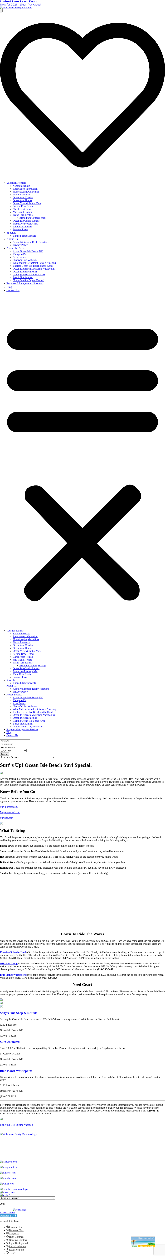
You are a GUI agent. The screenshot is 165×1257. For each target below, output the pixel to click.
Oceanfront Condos (23, 197)
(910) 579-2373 (91, 1150)
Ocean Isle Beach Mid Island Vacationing (34, 268)
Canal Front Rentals (23, 209)
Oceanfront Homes (22, 200)
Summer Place (20, 229)
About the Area (15, 248)
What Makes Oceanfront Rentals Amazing (34, 262)
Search (4, 754)
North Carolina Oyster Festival (28, 280)
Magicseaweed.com (10, 812)
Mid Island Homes (22, 212)
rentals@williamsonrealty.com (82, 1156)
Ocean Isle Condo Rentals (26, 220)
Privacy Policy (20, 245)
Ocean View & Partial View (27, 203)
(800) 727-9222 (74, 1150)
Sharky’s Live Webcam (25, 260)
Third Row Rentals (22, 226)
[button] (82, 461)
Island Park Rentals (23, 215)
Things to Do (19, 254)
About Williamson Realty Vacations (31, 242)
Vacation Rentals (16, 182)
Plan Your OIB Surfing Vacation (16, 1124)
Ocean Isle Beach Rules (25, 271)
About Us (12, 238)
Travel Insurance (21, 194)
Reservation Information (25, 188)
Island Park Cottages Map (32, 217)
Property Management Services (24, 283)
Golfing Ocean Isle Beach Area (29, 274)
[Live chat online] (143, 1241)
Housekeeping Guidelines (26, 191)
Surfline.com (6, 817)
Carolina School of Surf (13, 952)
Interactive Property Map (25, 223)
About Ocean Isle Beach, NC (28, 251)
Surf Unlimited (10, 1041)
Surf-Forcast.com (9, 806)
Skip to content (7, 1212)
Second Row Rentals (23, 206)
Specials (11, 232)
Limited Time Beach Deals (18, 1)
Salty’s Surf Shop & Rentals (18, 1013)
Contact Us (12, 290)
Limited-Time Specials (24, 235)
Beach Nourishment (23, 277)
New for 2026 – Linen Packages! (20, 4)
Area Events (19, 257)
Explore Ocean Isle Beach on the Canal (33, 265)
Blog (9, 286)
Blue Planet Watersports (13, 974)
